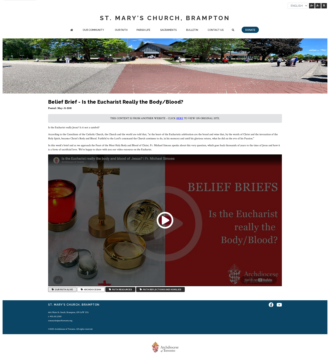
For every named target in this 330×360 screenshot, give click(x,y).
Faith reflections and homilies (161, 289)
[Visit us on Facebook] (271, 305)
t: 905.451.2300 (55, 316)
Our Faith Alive (63, 289)
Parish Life (143, 30)
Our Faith (121, 30)
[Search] (233, 30)
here (179, 118)
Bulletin (192, 30)
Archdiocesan (92, 289)
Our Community (93, 30)
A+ (311, 5)
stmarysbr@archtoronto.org (60, 320)
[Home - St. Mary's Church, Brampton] (71, 30)
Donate (250, 30)
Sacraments (168, 30)
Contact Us (216, 30)
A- (318, 5)
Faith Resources (121, 289)
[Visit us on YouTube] (279, 305)
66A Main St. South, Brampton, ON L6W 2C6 (68, 312)
